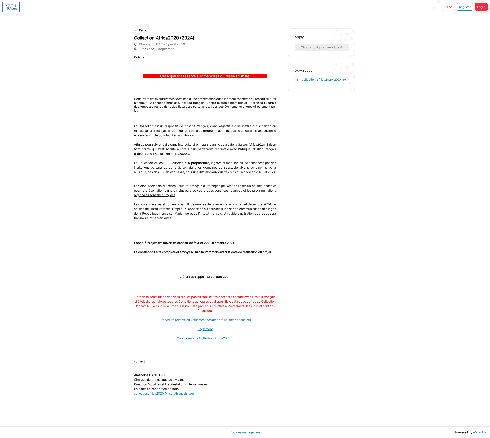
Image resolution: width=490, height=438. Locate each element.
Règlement (205, 329)
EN (448, 7)
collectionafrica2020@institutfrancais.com (164, 393)
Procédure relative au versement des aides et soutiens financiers (205, 320)
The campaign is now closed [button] (321, 47)
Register (465, 7)
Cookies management (245, 432)
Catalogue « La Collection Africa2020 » (205, 338)
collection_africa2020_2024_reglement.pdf (325, 79)
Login (481, 7)
